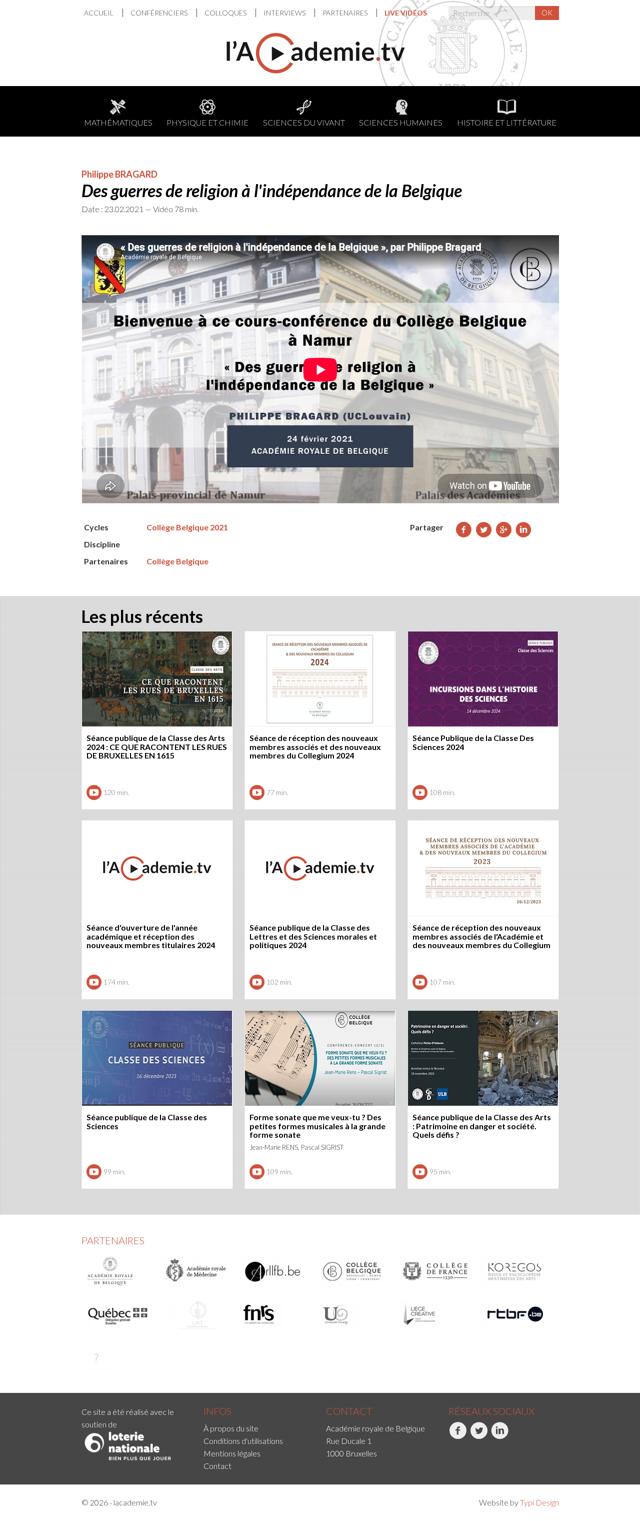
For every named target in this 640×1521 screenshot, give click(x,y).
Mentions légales (232, 1453)
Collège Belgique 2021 (187, 527)
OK (547, 12)
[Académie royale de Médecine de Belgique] (197, 1271)
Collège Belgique (177, 561)
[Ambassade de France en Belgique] (97, 1357)
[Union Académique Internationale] (197, 1314)
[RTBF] (515, 1314)
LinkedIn (492, 1449)
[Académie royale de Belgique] (118, 1271)
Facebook (449, 1449)
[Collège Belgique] (356, 1271)
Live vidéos (405, 13)
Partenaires (345, 13)
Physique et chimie (207, 122)
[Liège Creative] (436, 1314)
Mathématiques (118, 122)
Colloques (226, 13)
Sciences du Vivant (304, 122)
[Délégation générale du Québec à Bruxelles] (118, 1314)
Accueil (99, 13)
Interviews (285, 13)
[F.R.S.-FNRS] (277, 1314)
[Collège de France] (436, 1271)
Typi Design (539, 1502)
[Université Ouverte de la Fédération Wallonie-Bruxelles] (356, 1314)
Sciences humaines (400, 122)
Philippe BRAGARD (120, 174)
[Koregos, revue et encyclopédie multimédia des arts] (515, 1271)
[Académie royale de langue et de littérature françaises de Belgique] (277, 1271)
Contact (218, 1465)
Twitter (470, 1449)
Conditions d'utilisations (243, 1440)
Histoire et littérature (506, 122)
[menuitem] (103, 13)
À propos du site (231, 1428)
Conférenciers (159, 13)
